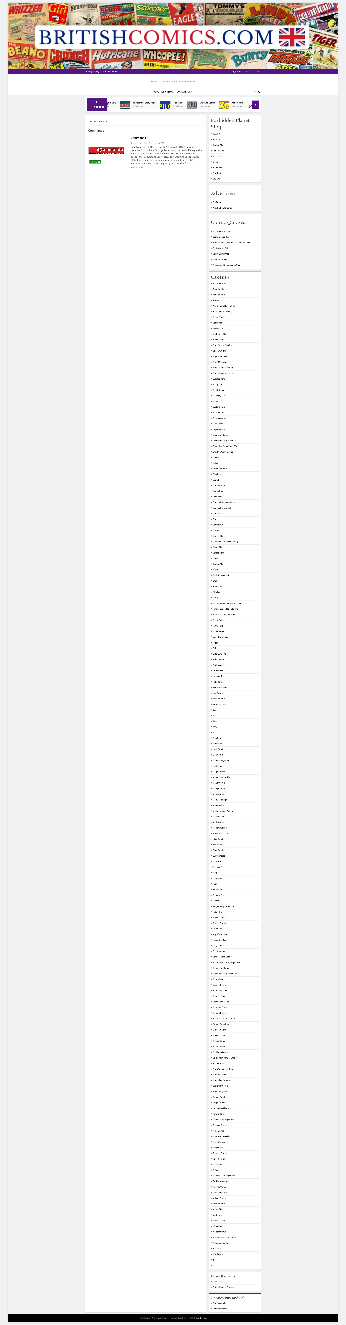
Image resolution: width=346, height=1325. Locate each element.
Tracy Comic (218, 1164)
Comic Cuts (218, 491)
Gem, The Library (220, 637)
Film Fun (216, 592)
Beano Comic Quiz (221, 237)
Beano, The (218, 317)
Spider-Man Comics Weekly (225, 1058)
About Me (217, 1281)
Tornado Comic (220, 1153)
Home (93, 121)
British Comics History (223, 367)
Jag (214, 710)
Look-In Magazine (221, 760)
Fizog (215, 597)
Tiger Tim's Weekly (221, 1136)
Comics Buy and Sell (222, 508)
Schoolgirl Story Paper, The (225, 974)
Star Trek (217, 173)
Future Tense (218, 631)
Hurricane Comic (220, 687)
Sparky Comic (219, 1041)
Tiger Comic (218, 1131)
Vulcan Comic (219, 1220)
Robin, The (217, 912)
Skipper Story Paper (221, 1024)
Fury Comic (218, 626)
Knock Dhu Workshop (222, 208)
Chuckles (217, 474)
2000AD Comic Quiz (222, 231)
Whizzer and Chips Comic (224, 1237)
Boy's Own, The (219, 351)
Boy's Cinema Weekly (222, 345)
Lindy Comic (218, 749)
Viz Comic (217, 1215)
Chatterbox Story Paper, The (225, 446)
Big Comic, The (219, 334)
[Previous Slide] (254, 71)
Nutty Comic (218, 844)
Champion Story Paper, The (225, 440)
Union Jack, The (220, 1192)
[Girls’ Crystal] (205, 106)
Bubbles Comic (219, 379)
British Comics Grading (223, 1287)
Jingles (216, 721)
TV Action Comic (220, 1181)
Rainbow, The (219, 895)
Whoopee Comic (220, 1243)
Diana (215, 558)
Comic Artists (219, 485)
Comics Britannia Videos (224, 502)
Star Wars (217, 179)
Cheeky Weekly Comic (223, 452)
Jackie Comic (219, 699)
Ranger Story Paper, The (223, 906)
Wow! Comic (218, 1254)
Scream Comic (219, 1013)
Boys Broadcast (220, 356)
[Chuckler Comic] (117, 106)
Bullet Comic (218, 390)
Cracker (216, 530)
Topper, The (218, 1147)
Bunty (215, 401)
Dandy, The (217, 547)
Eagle (215, 569)
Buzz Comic (218, 424)
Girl (214, 648)
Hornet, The (218, 670)
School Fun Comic (221, 968)
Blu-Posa (190, 102)
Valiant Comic (219, 1198)
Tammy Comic (219, 1097)
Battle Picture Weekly (222, 311)
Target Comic (219, 1102)
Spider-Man (218, 167)
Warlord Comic (219, 1232)
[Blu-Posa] (178, 106)
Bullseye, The (219, 395)
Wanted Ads (218, 1226)
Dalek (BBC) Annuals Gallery (225, 541)
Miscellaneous (219, 816)
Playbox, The (218, 867)
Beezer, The (218, 328)
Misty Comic (218, 822)
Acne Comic (163, 102)
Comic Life (218, 497)
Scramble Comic (220, 1007)
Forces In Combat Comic (224, 614)
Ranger (216, 900)
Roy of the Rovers (221, 934)
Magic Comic (219, 772)
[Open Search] (254, 92)
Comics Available (221, 1303)
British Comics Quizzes (223, 373)
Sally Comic (218, 945)
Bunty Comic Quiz (221, 248)
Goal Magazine (219, 665)
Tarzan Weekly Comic (222, 1108)
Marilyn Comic (219, 788)
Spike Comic (218, 1063)
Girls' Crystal (218, 659)
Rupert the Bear (220, 940)
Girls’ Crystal (219, 102)
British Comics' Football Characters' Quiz (231, 242)
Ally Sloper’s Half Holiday (224, 306)
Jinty (215, 727)
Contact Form (184, 92)
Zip (214, 1260)
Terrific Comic (219, 1114)
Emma (216, 581)
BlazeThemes (200, 1318)
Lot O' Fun (217, 766)
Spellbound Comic (221, 1052)
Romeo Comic (219, 923)
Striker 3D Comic (220, 1086)
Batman (216, 139)
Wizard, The (218, 1248)
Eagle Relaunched (221, 575)
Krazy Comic (218, 743)
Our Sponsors (219, 856)
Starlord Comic (219, 1074)
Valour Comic (219, 1204)
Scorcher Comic (220, 990)
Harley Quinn (218, 151)
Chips (215, 463)
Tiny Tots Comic (220, 1142)
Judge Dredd (218, 156)
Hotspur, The (218, 676)
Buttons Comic (219, 418)
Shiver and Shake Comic (224, 1018)
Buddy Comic (219, 384)
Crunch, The (218, 536)
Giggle (215, 642)
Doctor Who (218, 145)
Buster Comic (219, 407)
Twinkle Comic (219, 1187)
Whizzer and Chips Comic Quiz (234, 71)
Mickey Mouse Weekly (223, 811)
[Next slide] (258, 71)
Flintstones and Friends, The (225, 609)
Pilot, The (217, 861)
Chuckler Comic (132, 102)
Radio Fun (217, 889)
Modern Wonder (220, 828)
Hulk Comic (218, 682)
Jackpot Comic (220, 704)
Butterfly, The (218, 412)
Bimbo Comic (219, 339)
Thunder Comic (220, 1125)
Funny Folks (218, 620)
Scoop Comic (219, 979)
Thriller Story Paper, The (223, 1119)
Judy (215, 732)
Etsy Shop (217, 586)
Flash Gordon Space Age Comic (227, 603)
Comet (216, 480)
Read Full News (137, 167)
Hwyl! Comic (218, 693)
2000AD (216, 134)
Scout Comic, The (221, 1002)
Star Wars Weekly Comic (224, 1069)
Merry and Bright (220, 800)
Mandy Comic (219, 783)
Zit (214, 1265)
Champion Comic (220, 435)
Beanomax (217, 323)
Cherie (216, 457)
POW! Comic (218, 878)
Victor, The (217, 1209)
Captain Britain (219, 429)
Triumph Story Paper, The (224, 1175)
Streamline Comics (221, 1080)
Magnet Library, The (221, 777)
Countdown (218, 525)
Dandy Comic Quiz (221, 254)
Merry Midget (219, 805)
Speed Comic (219, 1046)
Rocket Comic (219, 917)
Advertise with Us (163, 92)
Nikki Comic (218, 839)
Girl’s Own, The (219, 654)
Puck (215, 884)
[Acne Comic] (149, 106)
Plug (215, 872)
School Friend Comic (222, 957)
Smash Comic (219, 1035)
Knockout (217, 738)
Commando (95, 162)
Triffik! (215, 1170)
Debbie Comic (219, 553)
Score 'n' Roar (219, 996)
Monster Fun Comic (222, 833)
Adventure (217, 300)
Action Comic (219, 295)
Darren (136, 142)
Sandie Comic (219, 951)
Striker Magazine (220, 1091)
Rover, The (217, 929)
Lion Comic (218, 755)
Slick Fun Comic (220, 1030)
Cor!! (215, 519)
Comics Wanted (220, 1309)
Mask (215, 162)
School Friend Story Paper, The (226, 962)
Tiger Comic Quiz (220, 259)
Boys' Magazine (220, 362)
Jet (214, 715)
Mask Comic (218, 794)
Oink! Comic (218, 850)
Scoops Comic (219, 985)
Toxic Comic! (219, 1159)
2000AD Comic (219, 283)
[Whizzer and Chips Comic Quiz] (234, 106)
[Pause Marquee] (255, 105)
